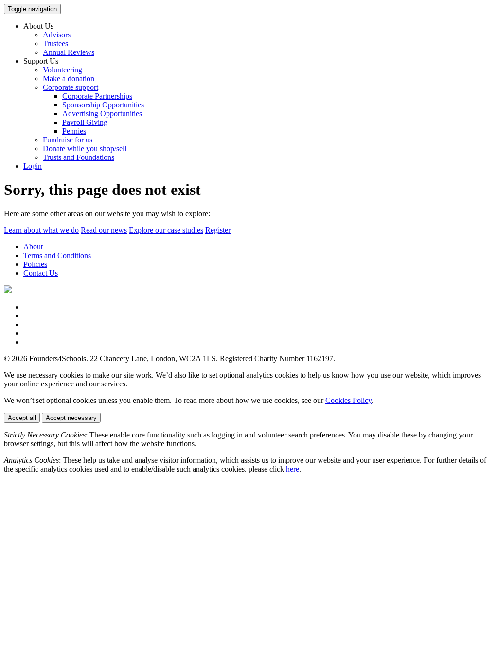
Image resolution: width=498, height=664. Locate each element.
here (292, 469)
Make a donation (68, 78)
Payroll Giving (84, 122)
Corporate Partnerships (97, 96)
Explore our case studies (166, 230)
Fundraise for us (67, 140)
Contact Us (40, 273)
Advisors (57, 35)
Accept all (22, 417)
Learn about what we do (41, 230)
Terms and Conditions (57, 255)
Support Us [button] (40, 61)
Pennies (74, 131)
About (33, 247)
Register (218, 230)
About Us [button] (38, 26)
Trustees (55, 43)
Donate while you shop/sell (84, 148)
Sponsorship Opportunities (103, 105)
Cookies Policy (348, 400)
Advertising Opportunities (102, 113)
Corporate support (70, 87)
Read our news (104, 230)
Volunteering (62, 70)
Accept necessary (71, 417)
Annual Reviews (68, 52)
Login (32, 166)
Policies (35, 264)
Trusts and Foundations (78, 157)
